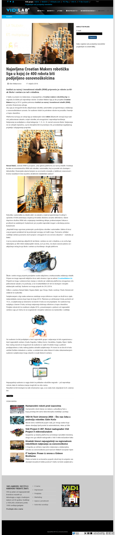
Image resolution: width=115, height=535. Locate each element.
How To (51, 11)
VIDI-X (73, 2)
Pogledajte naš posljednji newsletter (38, 4)
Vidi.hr (37, 2)
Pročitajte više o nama (14, 509)
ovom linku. (91, 47)
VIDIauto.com (55, 2)
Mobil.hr (45, 2)
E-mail (78, 31)
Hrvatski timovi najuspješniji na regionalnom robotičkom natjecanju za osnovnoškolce (49, 442)
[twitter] (10, 2)
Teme (60, 11)
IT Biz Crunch (84, 2)
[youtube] (13, 2)
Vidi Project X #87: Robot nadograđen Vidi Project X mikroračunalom (47, 430)
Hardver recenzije (88, 11)
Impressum (38, 490)
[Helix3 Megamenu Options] (108, 11)
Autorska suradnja (41, 505)
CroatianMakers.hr (65, 278)
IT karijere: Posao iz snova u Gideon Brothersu (44, 454)
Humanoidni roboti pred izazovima (43, 406)
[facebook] (7, 2)
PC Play (66, 2)
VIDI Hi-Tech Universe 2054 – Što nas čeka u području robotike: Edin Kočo (48, 418)
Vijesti (102, 11)
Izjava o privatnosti (41, 501)
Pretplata (37, 493)
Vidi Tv (41, 11)
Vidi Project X (72, 11)
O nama (37, 486)
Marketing (38, 497)
